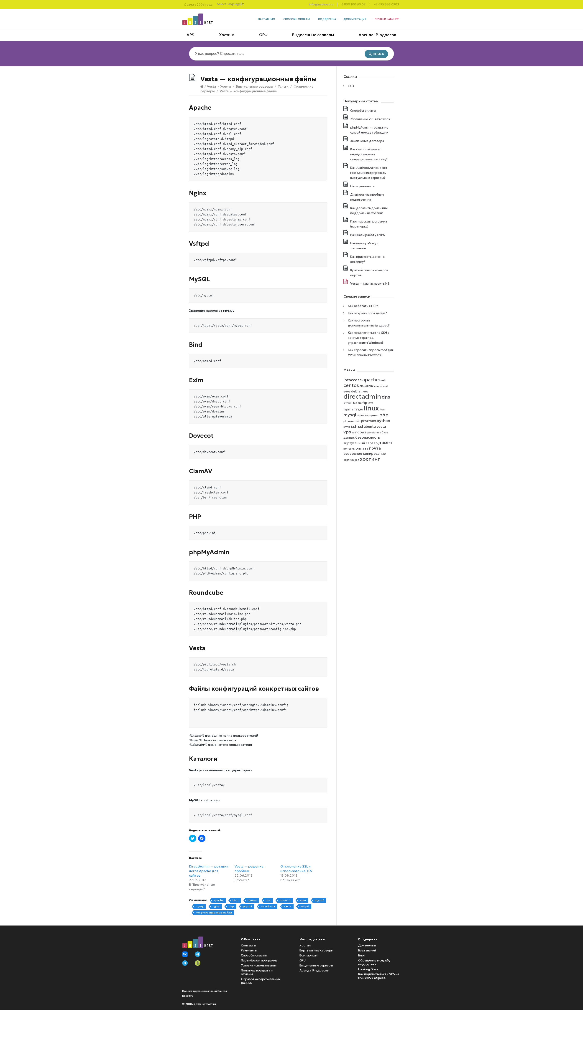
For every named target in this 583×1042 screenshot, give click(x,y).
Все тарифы (308, 955)
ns (367, 415)
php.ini (247, 906)
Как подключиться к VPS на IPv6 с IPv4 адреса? (378, 976)
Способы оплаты (296, 19)
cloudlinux (366, 386)
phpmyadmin (351, 421)
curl (385, 386)
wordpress (374, 432)
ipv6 (370, 403)
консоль (349, 448)
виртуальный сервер (360, 443)
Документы (367, 945)
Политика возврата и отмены (257, 972)
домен (385, 442)
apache (218, 900)
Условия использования (258, 965)
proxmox (368, 421)
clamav (252, 900)
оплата (361, 448)
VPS (190, 34)
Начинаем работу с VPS (367, 235)
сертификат (351, 459)
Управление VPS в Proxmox (370, 119)
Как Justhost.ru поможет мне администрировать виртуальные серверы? (369, 173)
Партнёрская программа (259, 960)
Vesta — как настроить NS (369, 284)
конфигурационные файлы (214, 912)
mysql (200, 906)
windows (359, 432)
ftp (364, 403)
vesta (287, 906)
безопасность (367, 437)
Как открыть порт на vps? (367, 313)
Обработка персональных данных (260, 981)
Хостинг (226, 34)
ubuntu (370, 426)
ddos (346, 391)
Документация (355, 19)
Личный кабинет (387, 19)
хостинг (370, 459)
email (348, 402)
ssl (360, 426)
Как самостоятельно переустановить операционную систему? (369, 154)
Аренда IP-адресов (377, 34)
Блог (361, 955)
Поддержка (327, 19)
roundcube (268, 906)
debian (357, 391)
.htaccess (352, 379)
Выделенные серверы (313, 34)
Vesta (211, 86)
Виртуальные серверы (254, 86)
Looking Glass (368, 969)
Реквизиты (249, 950)
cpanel (378, 386)
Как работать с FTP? (363, 306)
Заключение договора (367, 141)
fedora (357, 403)
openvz (373, 415)
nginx (216, 906)
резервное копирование (364, 454)
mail (382, 409)
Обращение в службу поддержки (374, 962)
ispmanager (353, 409)
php (231, 906)
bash (382, 380)
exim (303, 900)
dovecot (285, 900)
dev (365, 391)
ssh (354, 426)
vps (347, 432)
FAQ (351, 86)
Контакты (248, 945)
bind (235, 900)
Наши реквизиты (362, 186)
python (383, 420)
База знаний (367, 950)
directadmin (362, 396)
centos (351, 385)
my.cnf (319, 900)
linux (371, 408)
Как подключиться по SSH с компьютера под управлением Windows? (368, 338)
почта (375, 448)
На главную (266, 19)
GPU (263, 34)
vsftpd (304, 906)
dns (268, 900)
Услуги (225, 86)
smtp (346, 426)
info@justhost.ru (321, 4)
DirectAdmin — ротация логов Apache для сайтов (208, 871)
